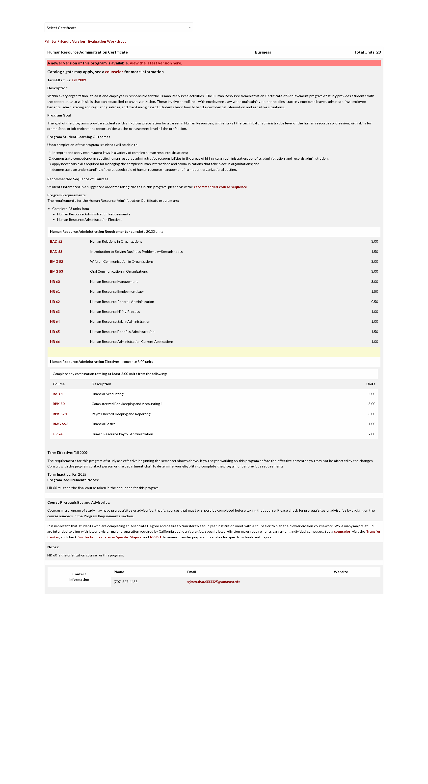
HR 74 (57, 434)
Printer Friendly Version (65, 41)
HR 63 (55, 311)
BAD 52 (56, 241)
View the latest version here (155, 62)
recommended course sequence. (221, 187)
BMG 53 (56, 271)
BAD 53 (56, 251)
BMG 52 (56, 261)
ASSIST (156, 537)
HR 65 (55, 331)
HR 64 (55, 321)
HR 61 (55, 291)
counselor (114, 71)
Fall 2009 (79, 80)
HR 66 (55, 341)
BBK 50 (58, 404)
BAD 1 (58, 394)
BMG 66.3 (60, 424)
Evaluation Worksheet (107, 41)
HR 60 (55, 281)
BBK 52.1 (60, 414)
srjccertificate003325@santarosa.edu (213, 582)
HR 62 (55, 301)
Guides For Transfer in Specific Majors (109, 537)
